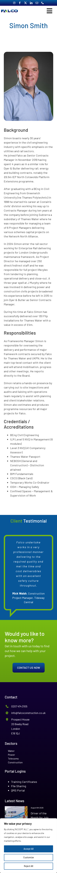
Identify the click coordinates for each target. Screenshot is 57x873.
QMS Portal (18, 790)
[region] (28, 845)
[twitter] (25, 3)
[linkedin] (31, 3)
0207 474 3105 (19, 706)
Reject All (28, 866)
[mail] (37, 3)
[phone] (42, 3)
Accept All (28, 848)
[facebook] (20, 3)
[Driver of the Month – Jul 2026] (16, 815)
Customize (28, 857)
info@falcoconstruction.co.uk (28, 712)
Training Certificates (24, 781)
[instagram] (14, 3)
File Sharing (18, 786)
